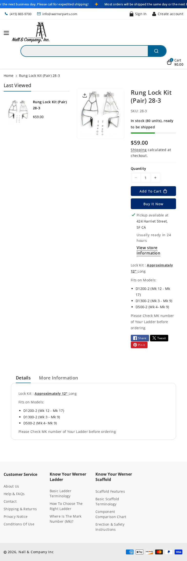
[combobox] (93, 51)
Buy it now (153, 204)
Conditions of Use (19, 524)
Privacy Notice (16, 516)
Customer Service (20, 474)
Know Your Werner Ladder (68, 476)
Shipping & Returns (20, 509)
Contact (10, 501)
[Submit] (157, 51)
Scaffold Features (110, 491)
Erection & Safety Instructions (109, 527)
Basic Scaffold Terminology (107, 501)
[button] (8, 33)
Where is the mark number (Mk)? (66, 519)
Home (8, 75)
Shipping (139, 149)
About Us (11, 486)
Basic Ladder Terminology (61, 493)
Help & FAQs (14, 493)
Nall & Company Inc (36, 552)
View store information (148, 250)
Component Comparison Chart (110, 514)
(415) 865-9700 (20, 14)
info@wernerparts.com (59, 14)
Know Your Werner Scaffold (113, 476)
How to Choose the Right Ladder (66, 506)
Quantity (138, 168)
